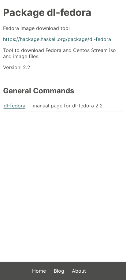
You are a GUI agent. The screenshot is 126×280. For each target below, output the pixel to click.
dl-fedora (14, 106)
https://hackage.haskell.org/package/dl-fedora (57, 39)
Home (39, 271)
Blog (59, 271)
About (79, 271)
